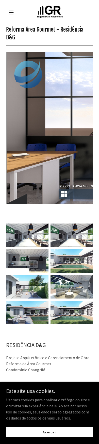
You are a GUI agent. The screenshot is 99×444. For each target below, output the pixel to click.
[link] (49, 12)
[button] (11, 12)
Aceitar (49, 432)
